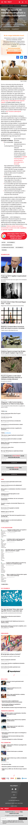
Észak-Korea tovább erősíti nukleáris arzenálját (11, 438)
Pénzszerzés (4, 633)
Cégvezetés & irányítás (7, 711)
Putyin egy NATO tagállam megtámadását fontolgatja (13, 276)
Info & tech (4, 679)
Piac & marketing (6, 742)
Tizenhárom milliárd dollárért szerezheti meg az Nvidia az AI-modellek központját (16, 563)
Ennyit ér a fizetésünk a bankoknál (8, 659)
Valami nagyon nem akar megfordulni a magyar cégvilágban (15, 727)
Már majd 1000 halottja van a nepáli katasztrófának (12, 450)
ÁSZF (14, 794)
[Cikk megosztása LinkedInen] (25, 57)
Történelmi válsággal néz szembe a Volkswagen (12, 739)
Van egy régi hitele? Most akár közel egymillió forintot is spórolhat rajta (13, 516)
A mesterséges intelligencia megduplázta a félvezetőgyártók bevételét (11, 705)
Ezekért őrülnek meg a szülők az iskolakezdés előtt (17, 758)
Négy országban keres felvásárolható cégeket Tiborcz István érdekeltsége (17, 575)
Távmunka (4, 250)
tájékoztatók (14, 803)
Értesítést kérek (22, 818)
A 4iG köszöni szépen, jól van (7, 447)
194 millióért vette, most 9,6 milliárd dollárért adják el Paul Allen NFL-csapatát (15, 550)
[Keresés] (26, 2)
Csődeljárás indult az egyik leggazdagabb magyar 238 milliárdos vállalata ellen (16, 540)
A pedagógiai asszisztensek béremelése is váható (12, 424)
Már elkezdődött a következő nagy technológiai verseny (14, 707)
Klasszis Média (14, 806)
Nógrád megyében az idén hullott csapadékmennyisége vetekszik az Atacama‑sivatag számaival (11, 377)
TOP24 (4, 411)
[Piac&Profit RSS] (15, 789)
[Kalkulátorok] (19, 2)
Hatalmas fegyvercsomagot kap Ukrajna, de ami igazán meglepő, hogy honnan (13, 352)
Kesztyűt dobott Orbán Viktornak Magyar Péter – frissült (13, 302)
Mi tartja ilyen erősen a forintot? (11, 654)
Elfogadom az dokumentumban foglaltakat (13, 822)
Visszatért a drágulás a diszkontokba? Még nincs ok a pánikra (12, 504)
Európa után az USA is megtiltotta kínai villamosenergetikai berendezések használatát (12, 701)
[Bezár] (26, 808)
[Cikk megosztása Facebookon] (17, 57)
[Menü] (2, 2)
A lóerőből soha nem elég (6, 417)
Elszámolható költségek (8, 247)
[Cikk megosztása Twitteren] (21, 57)
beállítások (20, 803)
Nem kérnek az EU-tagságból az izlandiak (10, 508)
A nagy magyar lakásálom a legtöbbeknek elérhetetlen (13, 663)
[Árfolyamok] (22, 2)
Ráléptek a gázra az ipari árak (7, 511)
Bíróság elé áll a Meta (6, 764)
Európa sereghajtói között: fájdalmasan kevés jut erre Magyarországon (12, 622)
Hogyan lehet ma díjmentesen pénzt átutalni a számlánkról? (11, 617)
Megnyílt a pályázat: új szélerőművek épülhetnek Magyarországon (11, 521)
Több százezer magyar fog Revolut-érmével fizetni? (12, 435)
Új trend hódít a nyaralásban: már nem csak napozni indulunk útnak (12, 499)
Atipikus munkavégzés (7, 245)
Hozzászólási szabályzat (14, 800)
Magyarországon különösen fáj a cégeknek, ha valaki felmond (16, 720)
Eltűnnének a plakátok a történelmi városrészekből (13, 766)
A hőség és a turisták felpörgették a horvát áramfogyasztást (10, 494)
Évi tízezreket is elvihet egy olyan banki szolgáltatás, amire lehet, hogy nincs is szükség (13, 626)
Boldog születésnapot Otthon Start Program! (11, 413)
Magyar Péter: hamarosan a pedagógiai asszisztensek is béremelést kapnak (13, 443)
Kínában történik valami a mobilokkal (15, 751)
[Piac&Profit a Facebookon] (12, 789)
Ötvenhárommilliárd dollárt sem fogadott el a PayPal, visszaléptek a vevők (16, 530)
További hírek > (4, 584)
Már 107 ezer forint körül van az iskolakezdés (11, 420)
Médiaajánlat (14, 797)
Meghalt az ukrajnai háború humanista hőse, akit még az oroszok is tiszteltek (13, 327)
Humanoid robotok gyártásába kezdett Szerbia (11, 481)
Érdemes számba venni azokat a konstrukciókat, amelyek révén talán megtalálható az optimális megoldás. (13, 227)
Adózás (3, 242)
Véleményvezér (5, 254)
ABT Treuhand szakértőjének (13, 111)
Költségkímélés (11, 242)
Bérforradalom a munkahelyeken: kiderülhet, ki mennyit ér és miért (13, 489)
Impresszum (14, 792)
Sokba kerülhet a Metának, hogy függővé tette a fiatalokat (17, 745)
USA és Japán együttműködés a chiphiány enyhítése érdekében (16, 695)
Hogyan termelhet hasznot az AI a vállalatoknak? (11, 485)
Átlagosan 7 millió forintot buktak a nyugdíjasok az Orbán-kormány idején (12, 403)
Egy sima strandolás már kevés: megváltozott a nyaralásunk (11, 429)
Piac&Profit (15, 29)
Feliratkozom (14, 462)
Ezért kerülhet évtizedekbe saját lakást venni (10, 667)
